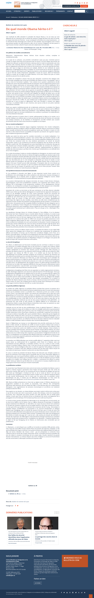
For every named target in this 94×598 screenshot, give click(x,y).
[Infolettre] (87, 3)
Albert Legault (10, 33)
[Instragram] (69, 592)
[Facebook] (75, 3)
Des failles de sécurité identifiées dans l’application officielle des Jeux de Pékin (18, 537)
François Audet (38, 542)
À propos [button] (17, 11)
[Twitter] (77, 3)
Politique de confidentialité (51, 592)
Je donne (38, 583)
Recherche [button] (49, 11)
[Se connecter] (84, 592)
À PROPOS (38, 556)
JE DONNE (84, 6)
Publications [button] (36, 11)
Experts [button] (26, 11)
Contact (70, 11)
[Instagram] (82, 3)
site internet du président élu (33, 379)
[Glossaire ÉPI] (78, 592)
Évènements (60, 11)
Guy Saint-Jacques (12, 543)
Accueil (8, 11)
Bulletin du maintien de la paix (16, 25)
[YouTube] (80, 3)
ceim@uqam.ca (10, 575)
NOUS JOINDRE (12, 556)
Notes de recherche (69, 35)
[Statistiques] (81, 592)
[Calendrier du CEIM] (84, 3)
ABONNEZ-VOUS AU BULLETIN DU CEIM (73, 559)
